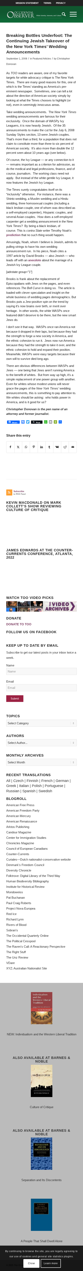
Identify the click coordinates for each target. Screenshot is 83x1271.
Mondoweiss (14, 892)
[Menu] (71, 14)
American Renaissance (21, 821)
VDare (10, 963)
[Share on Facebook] (10, 447)
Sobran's (12, 930)
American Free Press (20, 805)
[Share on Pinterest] (34, 447)
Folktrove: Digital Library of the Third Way (33, 876)
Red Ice (11, 914)
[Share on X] (18, 447)
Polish (37, 786)
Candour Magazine (18, 832)
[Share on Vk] (57, 447)
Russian (12, 791)
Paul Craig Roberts (18, 903)
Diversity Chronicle (18, 870)
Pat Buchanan (15, 897)
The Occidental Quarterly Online (27, 935)
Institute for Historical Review (25, 886)
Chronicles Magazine (20, 843)
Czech (18, 781)
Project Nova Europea (20, 908)
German (62, 781)
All (8, 781)
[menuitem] (27, 3)
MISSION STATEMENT (27, 3)
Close (31, 1263)
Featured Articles (42, 58)
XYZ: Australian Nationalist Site (26, 968)
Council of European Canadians (27, 848)
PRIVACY (60, 3)
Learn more (51, 1263)
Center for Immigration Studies (26, 837)
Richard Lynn (15, 919)
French (47, 781)
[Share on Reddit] (65, 447)
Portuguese (54, 786)
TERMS (47, 3)
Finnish (32, 781)
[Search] (62, 14)
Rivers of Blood (16, 924)
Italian (24, 786)
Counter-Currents (17, 854)
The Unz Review (17, 957)
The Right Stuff (16, 952)
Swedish (45, 791)
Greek (11, 786)
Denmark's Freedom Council (25, 865)
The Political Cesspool (20, 941)
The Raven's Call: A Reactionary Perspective (35, 946)
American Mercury (18, 816)
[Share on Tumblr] (49, 447)
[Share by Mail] (73, 447)
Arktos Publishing (17, 827)
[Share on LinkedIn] (42, 447)
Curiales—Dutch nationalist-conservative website (38, 859)
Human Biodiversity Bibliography (27, 881)
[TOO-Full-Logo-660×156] (34, 14)
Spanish (28, 791)
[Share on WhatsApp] (26, 447)
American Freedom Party (22, 810)
